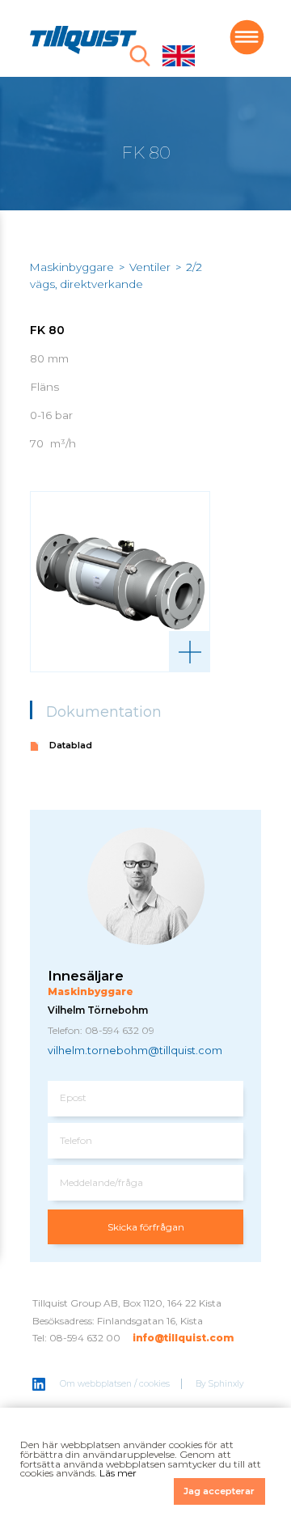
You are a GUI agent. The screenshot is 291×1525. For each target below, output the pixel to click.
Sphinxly (226, 1384)
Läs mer (118, 1473)
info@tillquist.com (183, 1338)
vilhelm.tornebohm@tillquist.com (135, 1050)
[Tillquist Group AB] (83, 42)
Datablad (70, 745)
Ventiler (150, 267)
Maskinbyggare (72, 267)
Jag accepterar (219, 1491)
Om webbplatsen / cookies (115, 1384)
